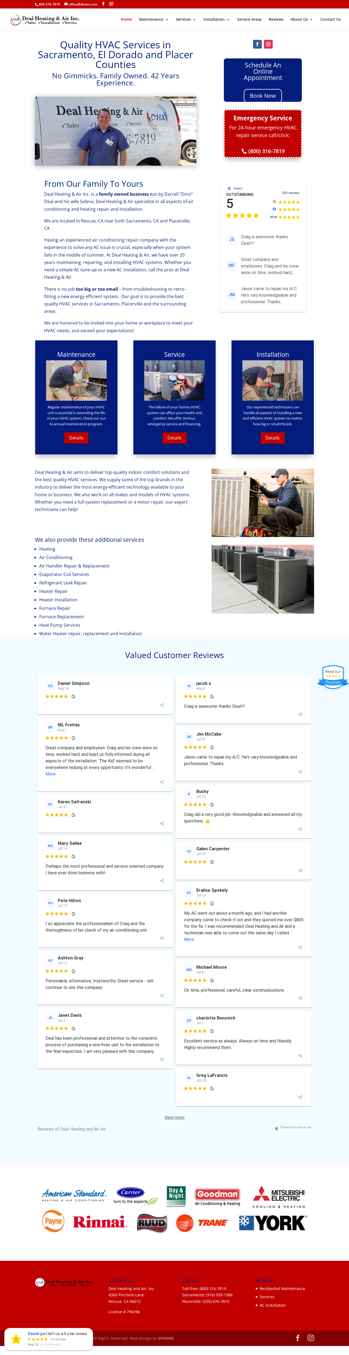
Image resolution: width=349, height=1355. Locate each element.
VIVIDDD (166, 1338)
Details (76, 438)
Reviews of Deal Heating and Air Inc (72, 1129)
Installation (214, 19)
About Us (299, 19)
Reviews (276, 19)
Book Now (263, 95)
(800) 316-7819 (266, 151)
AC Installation (273, 1305)
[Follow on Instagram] (268, 44)
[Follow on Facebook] (257, 44)
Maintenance (151, 19)
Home (126, 19)
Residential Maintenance (282, 1288)
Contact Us (330, 19)
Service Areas (249, 19)
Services (183, 19)
